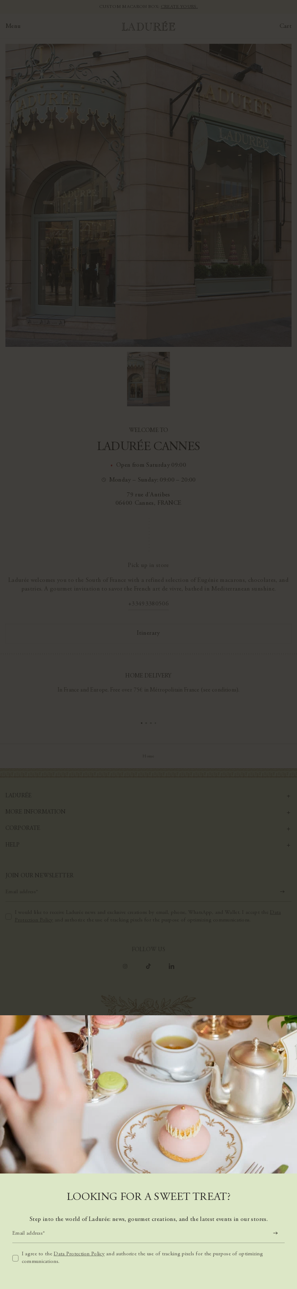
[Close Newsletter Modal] (287, 1104)
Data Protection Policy (79, 1254)
